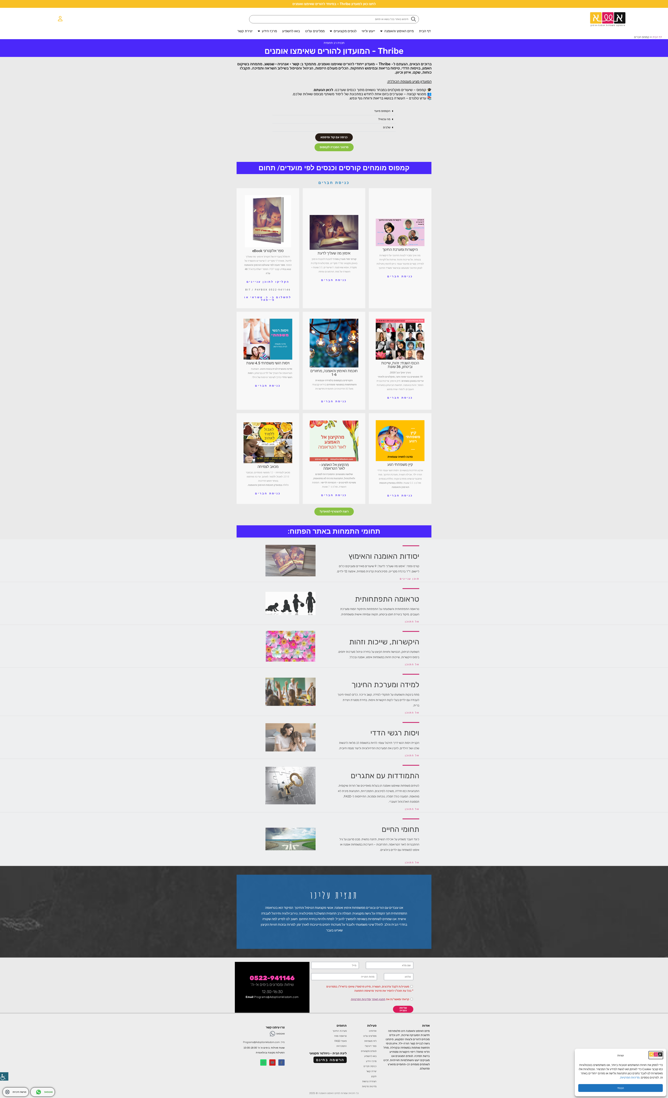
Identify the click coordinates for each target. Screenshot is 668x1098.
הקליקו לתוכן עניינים (267, 281)
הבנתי (620, 1088)
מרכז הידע (269, 31)
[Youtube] (272, 1062)
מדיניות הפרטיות (630, 1077)
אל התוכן (412, 621)
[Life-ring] (7, 1092)
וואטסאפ (280, 1033)
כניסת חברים (334, 183)
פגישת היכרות (19, 1092)
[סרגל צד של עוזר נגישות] (4, 1076)
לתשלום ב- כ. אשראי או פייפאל (267, 298)
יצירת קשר (245, 31)
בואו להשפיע (291, 31)
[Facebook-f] (281, 1062)
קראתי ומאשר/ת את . (379, 999)
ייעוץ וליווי (368, 31)
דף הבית (425, 31)
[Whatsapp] (272, 1034)
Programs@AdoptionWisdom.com (276, 997)
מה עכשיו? (384, 119)
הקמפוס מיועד (382, 111)
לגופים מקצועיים (345, 31)
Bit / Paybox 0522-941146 (268, 289)
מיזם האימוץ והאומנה (399, 31)
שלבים (386, 127)
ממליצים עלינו (315, 31)
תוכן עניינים (409, 578)
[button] (334, 111)
